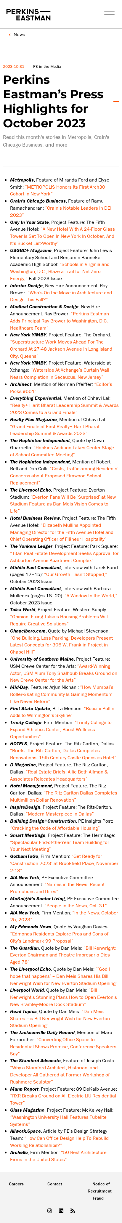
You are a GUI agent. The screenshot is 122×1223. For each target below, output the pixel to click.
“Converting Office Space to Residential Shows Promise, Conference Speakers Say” (63, 1046)
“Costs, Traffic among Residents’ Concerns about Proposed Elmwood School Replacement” (64, 475)
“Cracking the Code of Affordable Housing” (55, 828)
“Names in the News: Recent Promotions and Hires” (57, 888)
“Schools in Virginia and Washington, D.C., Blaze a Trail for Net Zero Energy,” (60, 271)
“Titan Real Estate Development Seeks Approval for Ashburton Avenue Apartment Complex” (64, 557)
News (19, 34)
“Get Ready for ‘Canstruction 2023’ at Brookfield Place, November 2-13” (64, 863)
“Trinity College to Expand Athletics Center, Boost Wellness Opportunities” (61, 729)
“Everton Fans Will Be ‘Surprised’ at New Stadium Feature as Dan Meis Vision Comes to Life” (63, 504)
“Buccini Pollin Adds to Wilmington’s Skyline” (62, 712)
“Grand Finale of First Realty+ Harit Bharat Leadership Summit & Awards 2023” (54, 430)
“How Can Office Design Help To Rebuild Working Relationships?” (59, 1141)
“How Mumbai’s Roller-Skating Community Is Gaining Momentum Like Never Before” (61, 694)
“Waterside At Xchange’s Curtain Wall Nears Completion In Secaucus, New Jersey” (59, 373)
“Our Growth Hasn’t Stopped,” (75, 574)
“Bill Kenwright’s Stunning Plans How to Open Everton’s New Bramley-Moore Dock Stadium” (63, 997)
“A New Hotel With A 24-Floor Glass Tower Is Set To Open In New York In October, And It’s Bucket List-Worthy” (62, 236)
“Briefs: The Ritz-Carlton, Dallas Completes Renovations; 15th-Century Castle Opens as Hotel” (63, 754)
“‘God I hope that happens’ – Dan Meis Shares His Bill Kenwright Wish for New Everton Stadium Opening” (64, 976)
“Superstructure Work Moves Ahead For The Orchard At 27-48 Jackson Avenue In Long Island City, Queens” (61, 348)
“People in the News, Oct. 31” (75, 905)
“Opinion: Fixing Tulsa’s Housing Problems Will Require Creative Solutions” (59, 620)
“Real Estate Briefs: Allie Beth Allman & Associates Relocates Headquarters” (59, 775)
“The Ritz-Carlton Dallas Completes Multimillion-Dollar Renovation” (63, 796)
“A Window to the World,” (91, 595)
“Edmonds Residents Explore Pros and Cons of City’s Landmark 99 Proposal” (59, 937)
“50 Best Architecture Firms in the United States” (58, 1156)
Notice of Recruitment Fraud (100, 1191)
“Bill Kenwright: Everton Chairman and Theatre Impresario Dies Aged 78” (63, 955)
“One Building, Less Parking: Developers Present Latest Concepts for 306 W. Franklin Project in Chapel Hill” (61, 645)
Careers (16, 1184)
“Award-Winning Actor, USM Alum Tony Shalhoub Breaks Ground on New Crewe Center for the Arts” (63, 673)
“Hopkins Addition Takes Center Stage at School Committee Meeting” (62, 451)
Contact (54, 1184)
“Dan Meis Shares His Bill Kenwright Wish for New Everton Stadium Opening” (60, 1018)
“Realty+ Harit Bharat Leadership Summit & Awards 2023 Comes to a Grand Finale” (64, 408)
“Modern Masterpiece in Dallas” (60, 813)
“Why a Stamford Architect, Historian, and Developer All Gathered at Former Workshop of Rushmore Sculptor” (60, 1074)
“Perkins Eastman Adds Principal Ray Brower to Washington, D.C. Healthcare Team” (59, 320)
